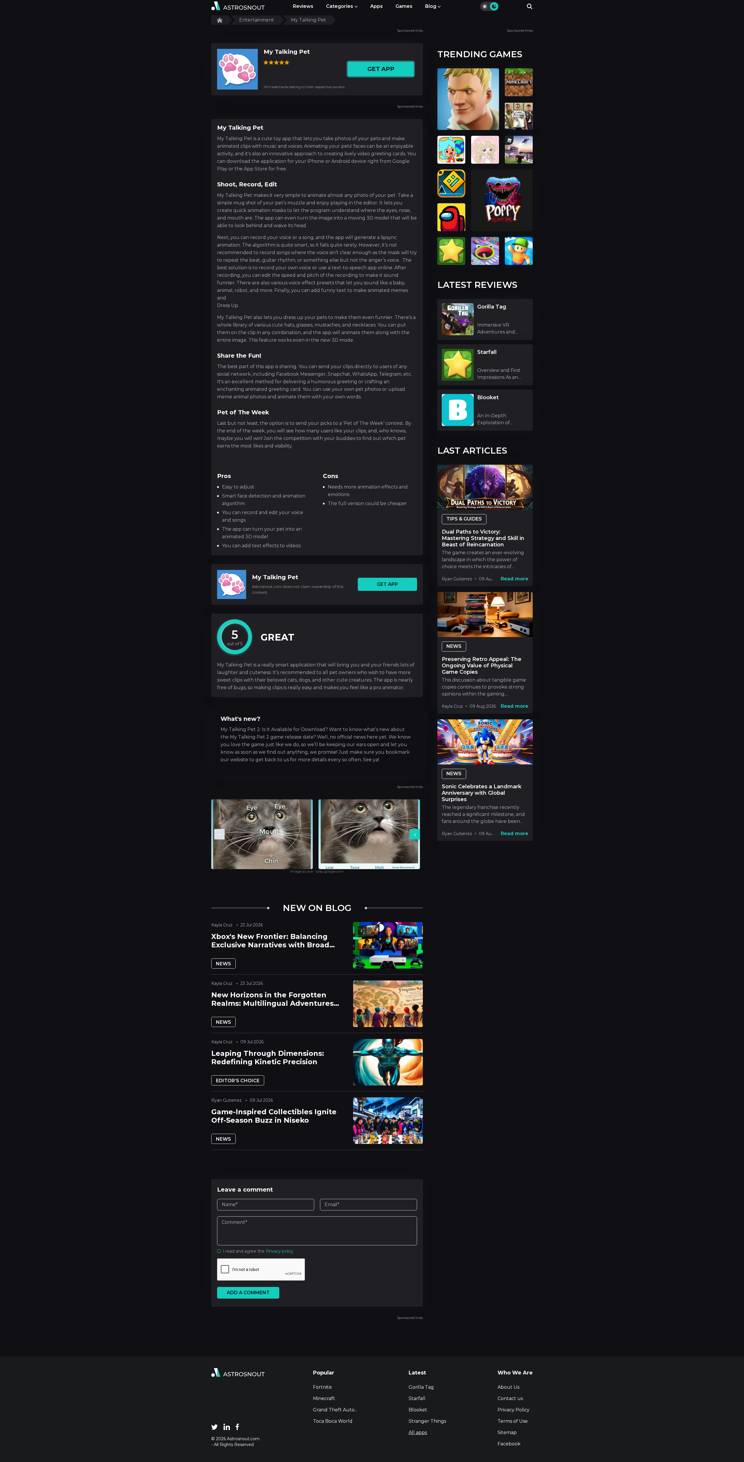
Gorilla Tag (421, 1387)
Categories (339, 6)
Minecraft (324, 1398)
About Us (508, 1387)
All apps (418, 1432)
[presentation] (219, 834)
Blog (430, 6)
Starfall (417, 1398)
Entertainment (256, 20)
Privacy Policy (514, 1410)
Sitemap (507, 1432)
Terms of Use (513, 1421)
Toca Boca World (333, 1421)
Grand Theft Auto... (335, 1410)
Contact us (510, 1398)
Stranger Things (427, 1421)
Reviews (303, 6)
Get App (381, 69)
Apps (376, 6)
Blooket (418, 1410)
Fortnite (322, 1387)
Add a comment (248, 1292)
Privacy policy (280, 1251)
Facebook (509, 1444)
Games (404, 6)
